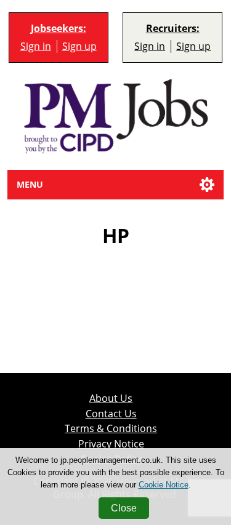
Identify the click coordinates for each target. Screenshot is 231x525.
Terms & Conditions (111, 428)
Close (124, 508)
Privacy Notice (111, 444)
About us (110, 398)
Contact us (111, 413)
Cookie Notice (163, 484)
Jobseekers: (58, 28)
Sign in (35, 46)
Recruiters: (173, 28)
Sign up (79, 46)
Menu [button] (30, 184)
